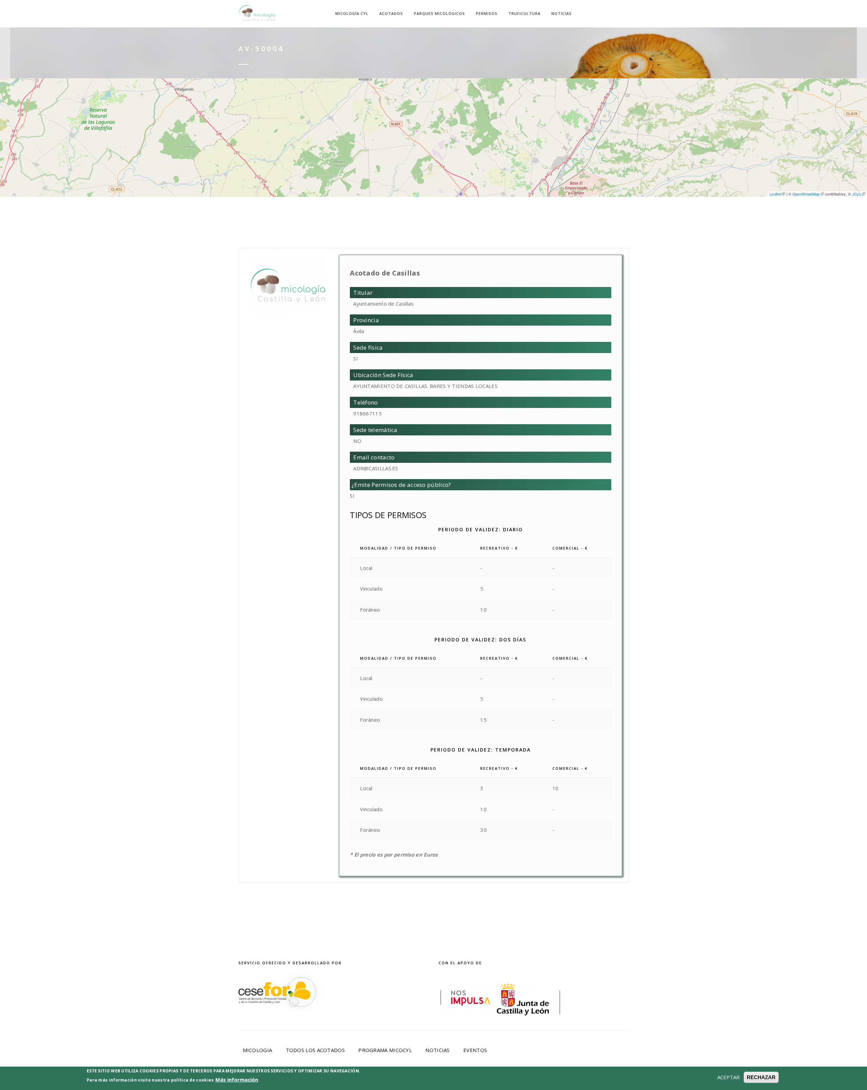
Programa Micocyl (385, 1050)
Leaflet (775, 194)
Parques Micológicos (439, 13)
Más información (236, 1079)
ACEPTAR (728, 1077)
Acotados (391, 13)
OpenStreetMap (806, 194)
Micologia (257, 1050)
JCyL (856, 194)
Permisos (487, 13)
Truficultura (524, 13)
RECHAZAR (761, 1077)
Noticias (561, 13)
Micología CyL (351, 13)
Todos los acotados (315, 1050)
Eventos (475, 1050)
